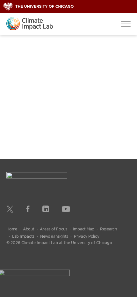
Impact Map (84, 228)
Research (108, 228)
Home (11, 228)
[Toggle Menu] (126, 23)
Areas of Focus (53, 228)
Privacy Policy (86, 236)
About (28, 228)
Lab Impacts (23, 236)
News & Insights (54, 236)
